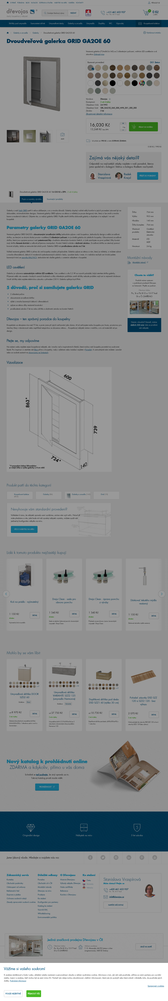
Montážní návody (45, 887)
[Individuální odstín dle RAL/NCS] (142, 83)
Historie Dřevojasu (67, 879)
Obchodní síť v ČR (45, 883)
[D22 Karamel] (91, 75)
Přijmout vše (34, 993)
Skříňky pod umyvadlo (18, 23)
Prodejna (41, 894)
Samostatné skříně (38, 23)
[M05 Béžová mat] (127, 83)
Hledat (73, 13)
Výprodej (120, 23)
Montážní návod (139, 262)
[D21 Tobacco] (157, 68)
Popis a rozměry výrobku (32, 199)
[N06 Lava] (157, 75)
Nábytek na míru (60, 3)
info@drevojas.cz (116, 896)
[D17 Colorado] (142, 68)
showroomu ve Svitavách (38, 352)
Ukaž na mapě (146, 947)
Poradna (20, 3)
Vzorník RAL (43, 909)
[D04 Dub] (98, 68)
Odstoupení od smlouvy (16, 887)
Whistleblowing (44, 913)
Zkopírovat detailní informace (99, 113)
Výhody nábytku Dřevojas (70, 883)
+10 (77, 686)
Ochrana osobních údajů (17, 898)
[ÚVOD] (8, 3)
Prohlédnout (45, 787)
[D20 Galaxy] (149, 68)
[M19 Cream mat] (105, 91)
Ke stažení (42, 898)
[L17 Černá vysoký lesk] (113, 83)
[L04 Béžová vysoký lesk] (105, 83)
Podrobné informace (18, 981)
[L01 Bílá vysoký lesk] (91, 83)
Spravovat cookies (156, 986)
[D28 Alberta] (135, 75)
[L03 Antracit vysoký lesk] (98, 83)
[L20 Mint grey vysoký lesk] (91, 91)
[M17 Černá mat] (135, 83)
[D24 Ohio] (105, 75)
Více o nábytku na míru (24, 529)
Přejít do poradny (148, 176)
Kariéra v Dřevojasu (68, 894)
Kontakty (79, 3)
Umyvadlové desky (56, 23)
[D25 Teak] (113, 75)
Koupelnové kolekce (151, 23)
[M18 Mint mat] (98, 91)
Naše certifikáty (66, 887)
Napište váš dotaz (115, 905)
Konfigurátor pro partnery (48, 902)
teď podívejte (42, 774)
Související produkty (55, 199)
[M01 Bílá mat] (120, 83)
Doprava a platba (46, 3)
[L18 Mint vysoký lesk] (149, 83)
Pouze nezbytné (13, 993)
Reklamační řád (13, 891)
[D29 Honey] (142, 75)
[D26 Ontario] (120, 75)
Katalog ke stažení (45, 906)
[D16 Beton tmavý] (135, 68)
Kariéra (71, 3)
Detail (34, 615)
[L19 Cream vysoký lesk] (157, 83)
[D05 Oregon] (105, 68)
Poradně (88, 349)
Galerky (36, 33)
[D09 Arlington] (120, 68)
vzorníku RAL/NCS (29, 257)
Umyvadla (90, 23)
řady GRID (23, 210)
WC (110, 23)
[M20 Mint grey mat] (113, 91)
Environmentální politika (47, 917)
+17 (37, 686)
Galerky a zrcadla (75, 23)
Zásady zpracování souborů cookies (21, 902)
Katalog (34, 3)
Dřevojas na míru (44, 891)
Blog (28, 3)
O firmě (13, 3)
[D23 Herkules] (98, 75)
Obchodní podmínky (15, 883)
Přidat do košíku (146, 127)
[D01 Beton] (91, 68)
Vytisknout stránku (154, 32)
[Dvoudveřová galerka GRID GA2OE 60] (13, 136)
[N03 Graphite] (149, 75)
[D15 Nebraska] (127, 68)
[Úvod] (8, 33)
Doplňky (101, 23)
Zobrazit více (99, 54)
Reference (64, 891)
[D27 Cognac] (127, 75)
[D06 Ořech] (113, 68)
